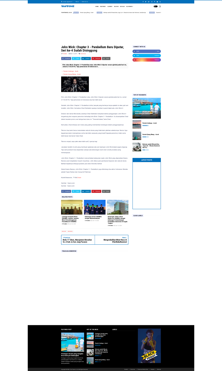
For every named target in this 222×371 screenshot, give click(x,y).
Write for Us (85, 1)
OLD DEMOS (129, 6)
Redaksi (152, 369)
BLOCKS (116, 6)
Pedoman (132, 369)
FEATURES (102, 6)
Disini (79, 177)
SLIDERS (110, 6)
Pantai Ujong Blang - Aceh (74, 12)
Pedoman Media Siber (143, 369)
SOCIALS (122, 6)
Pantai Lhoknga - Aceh (70, 71)
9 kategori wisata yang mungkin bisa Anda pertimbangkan (72, 355)
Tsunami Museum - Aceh (150, 12)
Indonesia (83, 53)
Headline (87, 12)
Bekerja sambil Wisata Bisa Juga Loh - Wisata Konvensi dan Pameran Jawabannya (112, 12)
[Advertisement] (111, 28)
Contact (126, 369)
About (77, 1)
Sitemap (159, 369)
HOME (97, 6)
